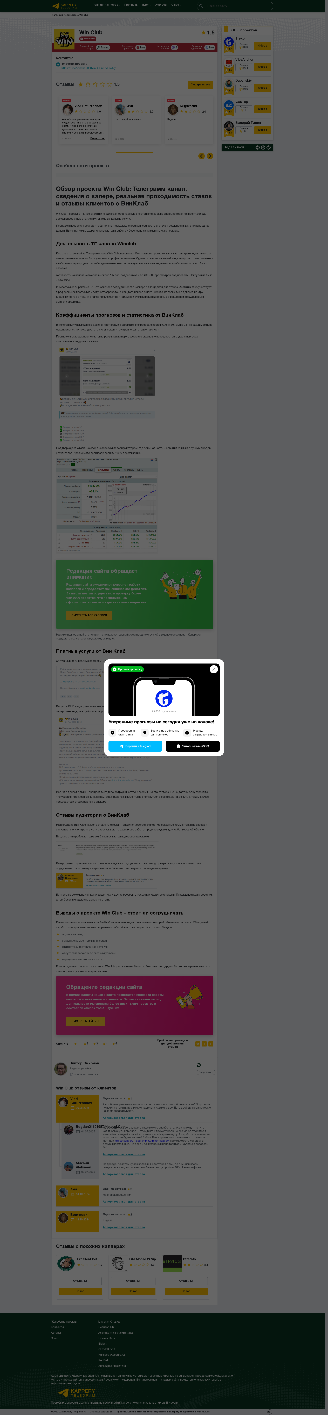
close (214, 669)
